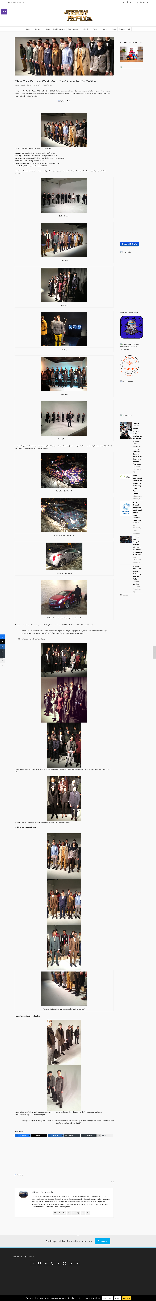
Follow (103, 1241)
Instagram (41, 1115)
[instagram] (141, 2)
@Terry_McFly (42, 1121)
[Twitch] (83, 1213)
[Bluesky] (88, 1213)
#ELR (23, 1121)
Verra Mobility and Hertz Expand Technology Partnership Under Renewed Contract (137, 485)
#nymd (33, 1121)
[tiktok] (124, 2)
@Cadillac (84, 1121)
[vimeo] (148, 2)
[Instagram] (78, 1213)
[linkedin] (144, 2)
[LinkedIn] (64, 1213)
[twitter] (134, 2)
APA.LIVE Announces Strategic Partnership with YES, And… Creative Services (137, 575)
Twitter (34, 1115)
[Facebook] (59, 1213)
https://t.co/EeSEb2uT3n (96, 1121)
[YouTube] (73, 1213)
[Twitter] (69, 1213)
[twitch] (128, 2)
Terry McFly (37, 85)
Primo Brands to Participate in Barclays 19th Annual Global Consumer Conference (137, 511)
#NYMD (106, 1121)
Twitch (34, 1207)
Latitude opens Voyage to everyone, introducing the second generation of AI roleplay (137, 546)
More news (124, 595)
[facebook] (138, 2)
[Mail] (55, 1213)
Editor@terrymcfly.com (16, 2)
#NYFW (111, 1121)
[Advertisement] (64, 1157)
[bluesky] (131, 2)
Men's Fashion (47, 85)
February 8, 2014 (75, 1123)
